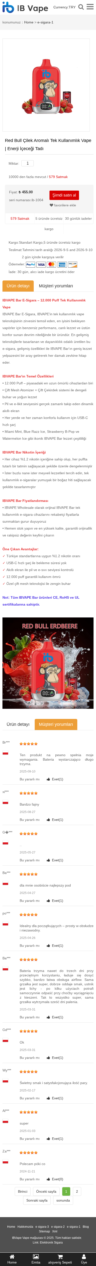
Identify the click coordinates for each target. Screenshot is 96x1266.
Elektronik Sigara (51, 1242)
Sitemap (44, 1231)
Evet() (57, 779)
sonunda (63, 1200)
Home (28, 22)
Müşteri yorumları (56, 285)
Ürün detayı (18, 285)
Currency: (64, 7)
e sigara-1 (73, 1226)
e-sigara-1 (45, 22)
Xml (54, 1231)
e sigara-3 (42, 1226)
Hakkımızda (25, 1226)
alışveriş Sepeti (60, 1262)
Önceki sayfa (46, 1191)
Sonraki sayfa (37, 1200)
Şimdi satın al (64, 195)
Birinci (22, 1191)
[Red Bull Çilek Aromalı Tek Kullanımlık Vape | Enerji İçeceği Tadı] (46, 85)
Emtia (36, 1262)
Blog (86, 1226)
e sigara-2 (58, 1226)
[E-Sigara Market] (25, 10)
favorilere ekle (64, 205)
